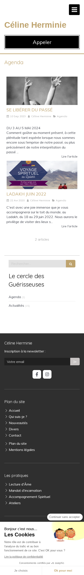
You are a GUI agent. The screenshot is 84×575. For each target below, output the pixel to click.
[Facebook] (37, 374)
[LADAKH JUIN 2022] (42, 175)
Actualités (16, 305)
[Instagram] (47, 374)
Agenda (15, 297)
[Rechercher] (70, 263)
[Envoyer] (75, 361)
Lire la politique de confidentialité (23, 556)
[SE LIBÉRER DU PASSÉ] (42, 91)
